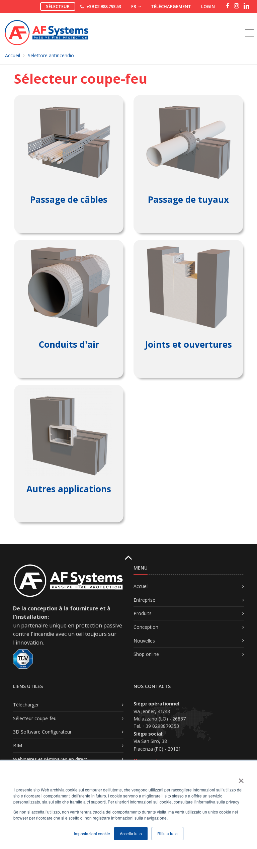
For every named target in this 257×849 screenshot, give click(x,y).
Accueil (12, 55)
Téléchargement (171, 6)
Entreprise (144, 600)
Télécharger (26, 704)
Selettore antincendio (51, 55)
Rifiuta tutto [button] (167, 833)
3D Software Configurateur (42, 732)
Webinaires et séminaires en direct (50, 759)
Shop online (146, 654)
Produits (143, 613)
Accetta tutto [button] (131, 833)
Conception (146, 627)
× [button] (240, 778)
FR (134, 6)
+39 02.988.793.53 (103, 6)
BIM (17, 745)
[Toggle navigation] (249, 25)
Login (208, 6)
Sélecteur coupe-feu (35, 718)
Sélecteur (58, 6)
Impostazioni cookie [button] (92, 833)
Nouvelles (144, 641)
